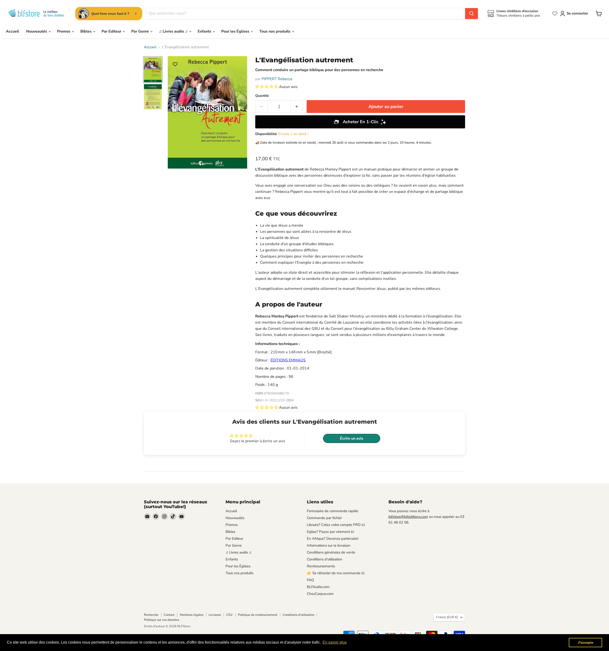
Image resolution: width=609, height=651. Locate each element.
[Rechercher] (471, 13)
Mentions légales (191, 615)
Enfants (205, 31)
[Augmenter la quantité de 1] (297, 106)
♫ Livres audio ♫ (174, 31)
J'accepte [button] (585, 642)
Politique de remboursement (257, 615)
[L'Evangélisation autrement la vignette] (152, 70)
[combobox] (305, 13)
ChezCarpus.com (320, 593)
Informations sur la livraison (328, 545)
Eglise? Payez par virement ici (330, 531)
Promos (64, 31)
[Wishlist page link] (554, 13)
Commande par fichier (324, 517)
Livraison (215, 615)
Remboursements (321, 566)
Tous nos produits (275, 31)
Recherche (151, 615)
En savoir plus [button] (335, 642)
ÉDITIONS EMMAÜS (288, 360)
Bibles (86, 31)
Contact (169, 615)
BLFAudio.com (318, 586)
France (447, 617)
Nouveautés (37, 31)
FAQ (310, 580)
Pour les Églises (235, 31)
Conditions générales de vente (331, 552)
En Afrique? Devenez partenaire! (332, 538)
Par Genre (140, 31)
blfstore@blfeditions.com (408, 516)
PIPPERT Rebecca (277, 79)
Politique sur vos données (161, 620)
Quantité (262, 96)
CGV (229, 615)
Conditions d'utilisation (324, 559)
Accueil (12, 31)
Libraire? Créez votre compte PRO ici (336, 524)
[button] (267, 86)
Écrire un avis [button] (351, 438)
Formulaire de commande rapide (332, 511)
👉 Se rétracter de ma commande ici (335, 573)
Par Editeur (112, 31)
